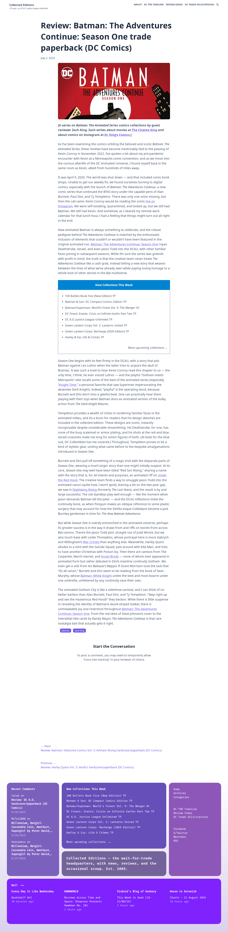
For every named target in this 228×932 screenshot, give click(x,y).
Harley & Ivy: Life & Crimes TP (84, 337)
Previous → (48, 763)
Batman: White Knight (96, 576)
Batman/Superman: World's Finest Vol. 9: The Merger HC (102, 308)
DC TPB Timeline (154, 4)
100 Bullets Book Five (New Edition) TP (90, 296)
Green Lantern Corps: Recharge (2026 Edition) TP (97, 331)
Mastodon (179, 837)
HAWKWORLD (71, 891)
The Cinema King (144, 130)
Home (176, 789)
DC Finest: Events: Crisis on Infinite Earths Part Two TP (100, 313)
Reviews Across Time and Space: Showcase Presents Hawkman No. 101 (83, 901)
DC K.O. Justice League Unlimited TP (88, 319)
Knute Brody (110, 556)
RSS (175, 840)
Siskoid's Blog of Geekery (136, 891)
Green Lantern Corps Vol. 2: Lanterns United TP (96, 325)
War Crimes (91, 542)
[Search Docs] (217, 4)
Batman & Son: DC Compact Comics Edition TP (95, 302)
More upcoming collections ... (147, 348)
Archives (179, 793)
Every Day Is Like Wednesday (32, 891)
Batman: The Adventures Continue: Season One (124, 244)
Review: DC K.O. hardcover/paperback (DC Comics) (29, 804)
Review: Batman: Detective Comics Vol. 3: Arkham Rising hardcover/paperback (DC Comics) (101, 750)
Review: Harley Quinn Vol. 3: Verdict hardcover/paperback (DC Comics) (87, 767)
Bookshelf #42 (21, 897)
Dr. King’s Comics (117, 135)
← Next (46, 746)
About (138, 4)
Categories (181, 797)
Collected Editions (21, 5)
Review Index (174, 4)
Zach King (79, 630)
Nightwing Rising (85, 490)
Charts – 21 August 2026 (188, 897)
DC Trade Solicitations (199, 4)
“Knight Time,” (68, 385)
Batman (66, 630)
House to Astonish (183, 891)
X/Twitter (180, 833)
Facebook (179, 829)
